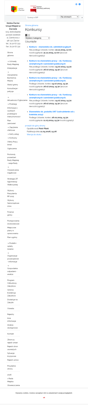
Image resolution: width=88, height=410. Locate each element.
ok (44, 397)
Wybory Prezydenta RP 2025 (12, 193)
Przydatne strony (11, 367)
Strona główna (10, 54)
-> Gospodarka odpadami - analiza (12, 270)
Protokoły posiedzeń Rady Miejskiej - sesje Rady (13, 158)
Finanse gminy (10, 213)
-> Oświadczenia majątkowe (13, 170)
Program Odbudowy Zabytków (12, 283)
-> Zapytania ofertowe (12, 128)
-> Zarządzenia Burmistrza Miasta (12, 76)
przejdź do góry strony (35, 125)
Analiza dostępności (12, 326)
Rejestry (10, 314)
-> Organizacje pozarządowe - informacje (13, 257)
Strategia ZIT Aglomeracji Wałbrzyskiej (12, 182)
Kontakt (10, 334)
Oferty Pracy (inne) (12, 143)
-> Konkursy (12, 138)
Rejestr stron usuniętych (12, 347)
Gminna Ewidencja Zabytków (11, 293)
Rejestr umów (13, 360)
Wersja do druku (34, 134)
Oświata (10, 308)
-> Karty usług (13, 134)
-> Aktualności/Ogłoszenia (13, 98)
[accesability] (80, 4)
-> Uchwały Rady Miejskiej (13, 62)
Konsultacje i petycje (12, 89)
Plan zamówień (11, 122)
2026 (9, 375)
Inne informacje (11, 319)
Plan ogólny (12, 237)
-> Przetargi (12, 104)
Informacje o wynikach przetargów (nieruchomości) (13, 112)
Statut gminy (12, 85)
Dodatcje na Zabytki (12, 301)
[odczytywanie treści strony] (26, 35)
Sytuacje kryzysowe (11, 354)
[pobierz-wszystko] (76, 4)
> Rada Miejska (10, 380)
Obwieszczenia (13, 385)
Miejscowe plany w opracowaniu (12, 230)
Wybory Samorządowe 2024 (13, 203)
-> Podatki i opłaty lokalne (11, 246)
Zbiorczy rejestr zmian (12, 341)
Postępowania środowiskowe (13, 222)
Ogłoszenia (12, 149)
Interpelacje (12, 68)
